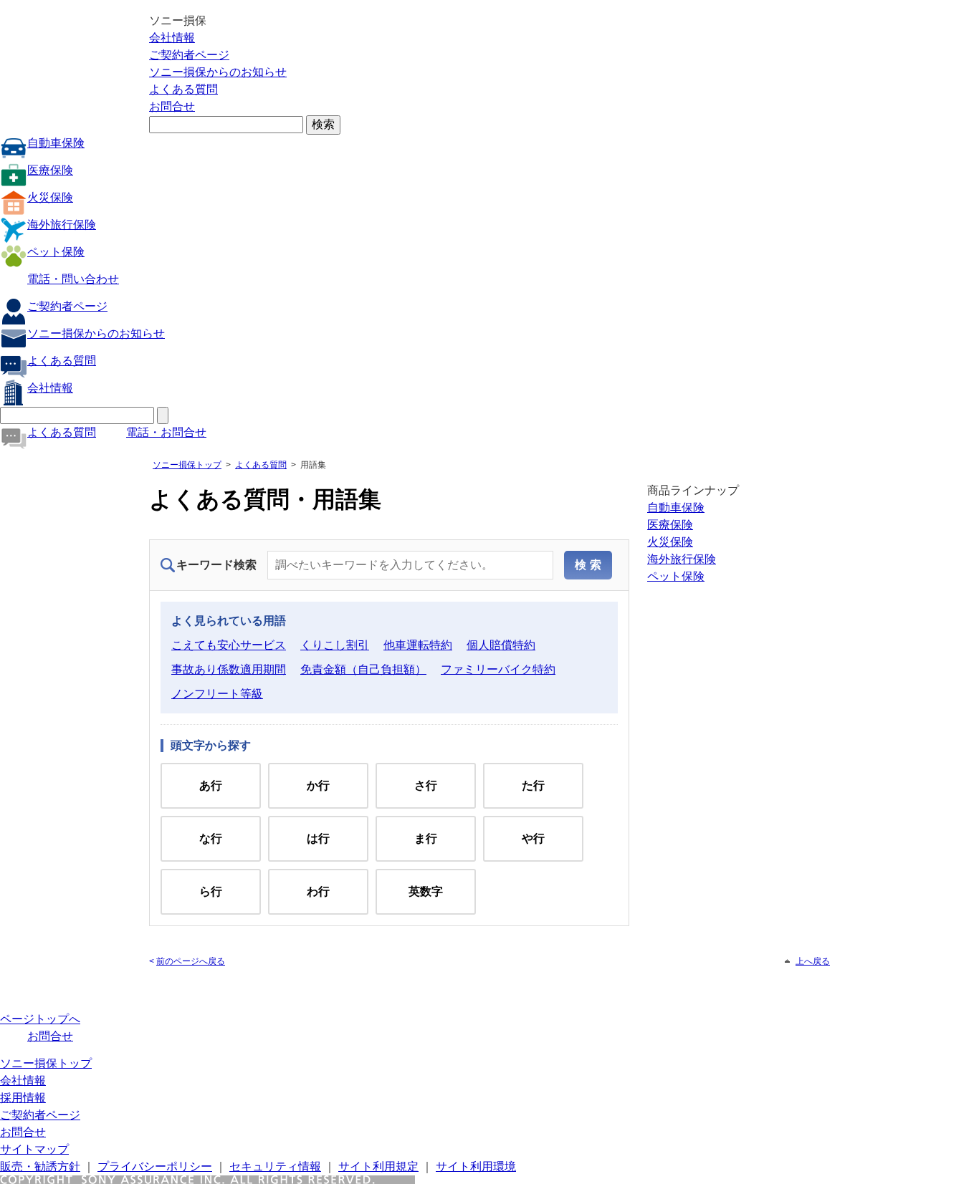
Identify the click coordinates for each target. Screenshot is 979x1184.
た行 (533, 785)
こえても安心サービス (228, 645)
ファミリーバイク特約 (498, 669)
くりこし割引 (334, 645)
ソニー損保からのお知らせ (218, 72)
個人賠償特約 (501, 645)
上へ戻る (813, 961)
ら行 (210, 891)
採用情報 (23, 1098)
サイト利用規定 (378, 1166)
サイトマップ (34, 1149)
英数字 (426, 891)
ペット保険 (56, 252)
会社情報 (172, 38)
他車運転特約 (417, 645)
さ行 (425, 785)
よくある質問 (183, 89)
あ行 (210, 785)
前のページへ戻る (190, 961)
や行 (533, 838)
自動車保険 (56, 143)
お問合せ (172, 106)
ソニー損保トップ (187, 465)
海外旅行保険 (61, 224)
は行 (318, 838)
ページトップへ (40, 1019)
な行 (210, 838)
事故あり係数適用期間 (228, 669)
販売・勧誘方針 (40, 1166)
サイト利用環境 (476, 1166)
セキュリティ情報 (275, 1166)
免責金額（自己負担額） (363, 669)
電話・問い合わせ (73, 279)
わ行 (318, 891)
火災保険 (50, 197)
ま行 (425, 838)
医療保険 (50, 170)
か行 (318, 785)
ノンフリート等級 (217, 694)
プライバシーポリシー (154, 1166)
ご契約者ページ (189, 55)
